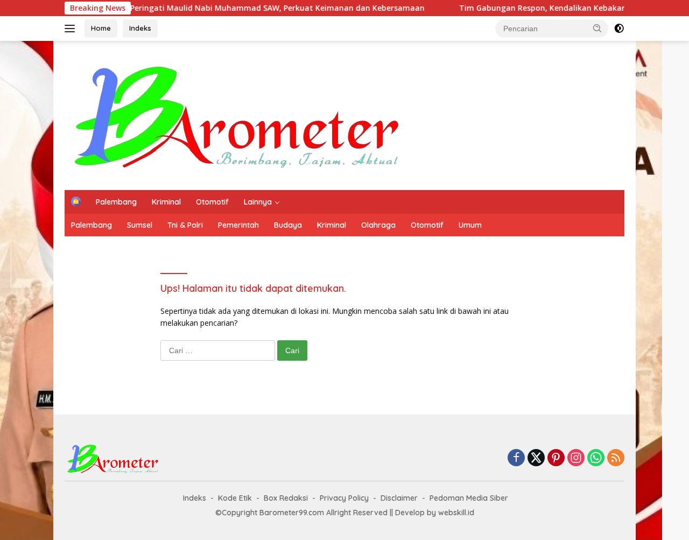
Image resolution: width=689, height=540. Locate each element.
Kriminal (166, 202)
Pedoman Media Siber (469, 498)
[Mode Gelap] (619, 28)
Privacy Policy (344, 498)
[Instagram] (576, 458)
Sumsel (139, 225)
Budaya (288, 225)
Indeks (140, 28)
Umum (470, 225)
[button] (597, 28)
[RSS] (615, 458)
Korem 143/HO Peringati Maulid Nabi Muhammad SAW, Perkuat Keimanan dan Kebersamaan (232, 8)
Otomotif (212, 202)
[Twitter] (536, 458)
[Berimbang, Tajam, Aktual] (238, 114)
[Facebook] (516, 458)
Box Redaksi (286, 498)
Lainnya (258, 202)
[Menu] (72, 28)
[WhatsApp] (595, 458)
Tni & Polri (185, 225)
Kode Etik (235, 498)
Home (101, 28)
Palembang (116, 202)
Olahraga (378, 225)
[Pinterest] (556, 458)
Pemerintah (238, 225)
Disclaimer (399, 498)
